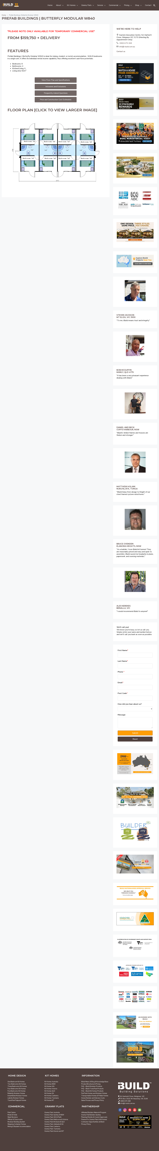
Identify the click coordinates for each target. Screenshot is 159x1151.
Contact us (121, 51)
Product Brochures (87, 1084)
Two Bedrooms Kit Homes (17, 1084)
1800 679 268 (125, 43)
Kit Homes (71, 5)
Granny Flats (86, 5)
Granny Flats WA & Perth (52, 1117)
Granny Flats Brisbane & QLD (54, 1122)
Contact (148, 5)
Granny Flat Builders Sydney (91, 1115)
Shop (137, 5)
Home (49, 5)
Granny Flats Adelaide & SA (53, 1124)
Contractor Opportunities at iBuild (92, 1122)
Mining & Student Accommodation (19, 1126)
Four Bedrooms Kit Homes (17, 1089)
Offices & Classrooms (15, 1119)
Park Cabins (12, 1112)
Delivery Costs (100, 1098)
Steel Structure (13, 1117)
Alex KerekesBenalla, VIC (124, 607)
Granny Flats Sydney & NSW (54, 1115)
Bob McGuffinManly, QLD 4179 (125, 371)
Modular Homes (101, 1093)
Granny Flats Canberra (52, 1126)
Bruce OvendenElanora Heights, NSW (129, 545)
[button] (154, 5)
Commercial (113, 5)
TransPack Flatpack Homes (17, 1100)
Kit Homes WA (49, 1086)
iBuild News (85, 1082)
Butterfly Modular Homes (16, 1093)
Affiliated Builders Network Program (93, 1112)
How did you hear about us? (130, 704)
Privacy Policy (99, 1100)
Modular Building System (16, 1122)
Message (121, 715)
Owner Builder (86, 1098)
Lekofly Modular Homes (16, 1098)
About (58, 5)
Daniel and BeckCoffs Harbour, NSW (128, 428)
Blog (93, 1082)
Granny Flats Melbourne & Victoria (56, 1119)
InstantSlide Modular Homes (17, 1096)
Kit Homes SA (49, 1093)
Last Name (123, 661)
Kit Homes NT (49, 1100)
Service (100, 5)
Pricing (126, 5)
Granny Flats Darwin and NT (54, 1131)
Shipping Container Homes (17, 1124)
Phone (121, 672)
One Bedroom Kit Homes (16, 1082)
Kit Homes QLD (49, 1091)
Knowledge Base (102, 1082)
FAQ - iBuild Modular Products (91, 1086)
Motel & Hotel (12, 1115)
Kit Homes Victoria (50, 1089)
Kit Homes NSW (50, 1084)
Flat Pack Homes (87, 1093)
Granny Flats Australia (52, 1112)
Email (120, 682)
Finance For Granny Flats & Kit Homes (94, 1119)
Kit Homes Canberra (51, 1096)
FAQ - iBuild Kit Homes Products (92, 1091)
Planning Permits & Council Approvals (94, 1117)
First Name (123, 650)
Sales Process (86, 1100)
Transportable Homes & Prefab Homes (94, 1096)
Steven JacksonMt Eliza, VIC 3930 (126, 316)
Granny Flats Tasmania (52, 1129)
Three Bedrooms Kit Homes (17, 1086)
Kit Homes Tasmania (51, 1098)
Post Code (123, 693)
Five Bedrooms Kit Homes (16, 1091)
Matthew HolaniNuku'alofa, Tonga (127, 487)
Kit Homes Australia (51, 1082)
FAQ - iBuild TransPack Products (92, 1089)
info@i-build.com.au (127, 46)
